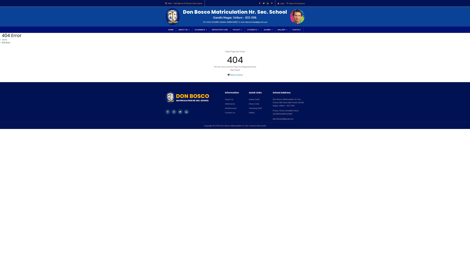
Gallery (281, 30)
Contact (296, 30)
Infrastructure (220, 30)
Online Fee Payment (297, 3)
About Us (183, 30)
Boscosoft (261, 125)
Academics (200, 30)
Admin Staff (254, 99)
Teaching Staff (255, 108)
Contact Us (230, 112)
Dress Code (254, 104)
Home (170, 30)
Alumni (267, 30)
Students (252, 30)
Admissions (230, 104)
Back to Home (236, 75)
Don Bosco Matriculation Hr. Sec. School (238, 125)
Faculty (237, 30)
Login (282, 3)
